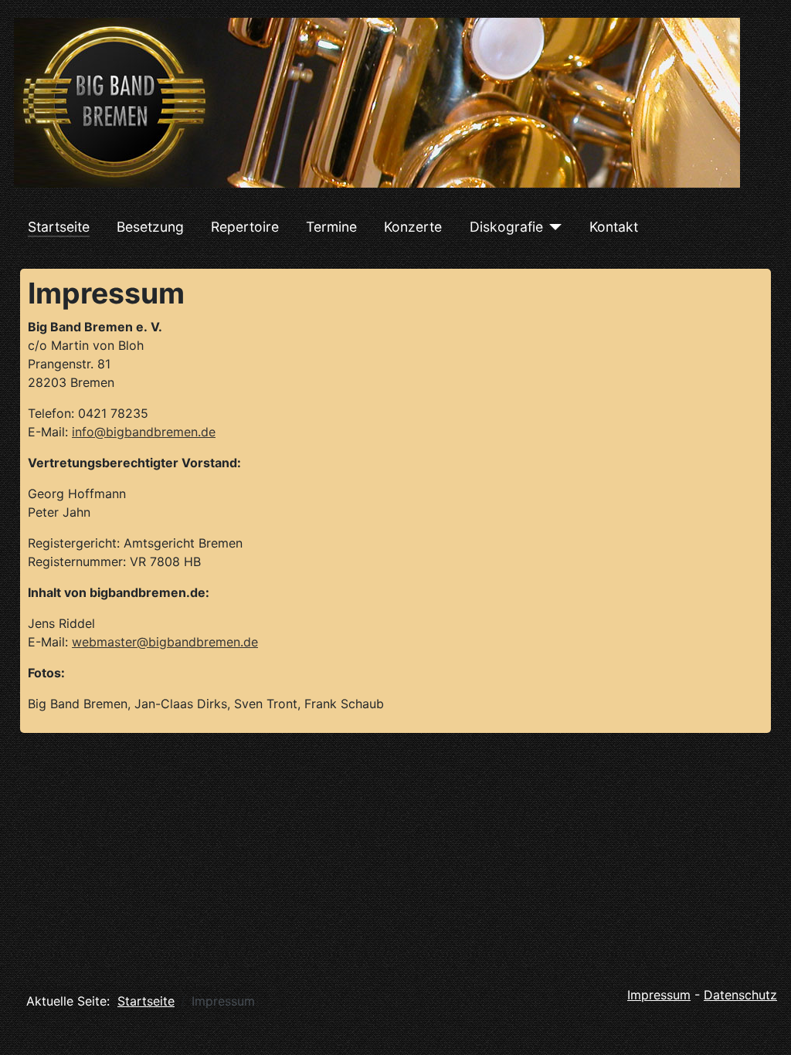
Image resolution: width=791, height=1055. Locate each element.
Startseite (59, 227)
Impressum (659, 994)
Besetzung (150, 227)
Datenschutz (740, 994)
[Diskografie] (552, 227)
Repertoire (245, 227)
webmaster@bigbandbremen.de (165, 642)
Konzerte (413, 227)
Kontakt (613, 227)
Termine (331, 227)
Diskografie (506, 227)
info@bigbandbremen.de (144, 431)
